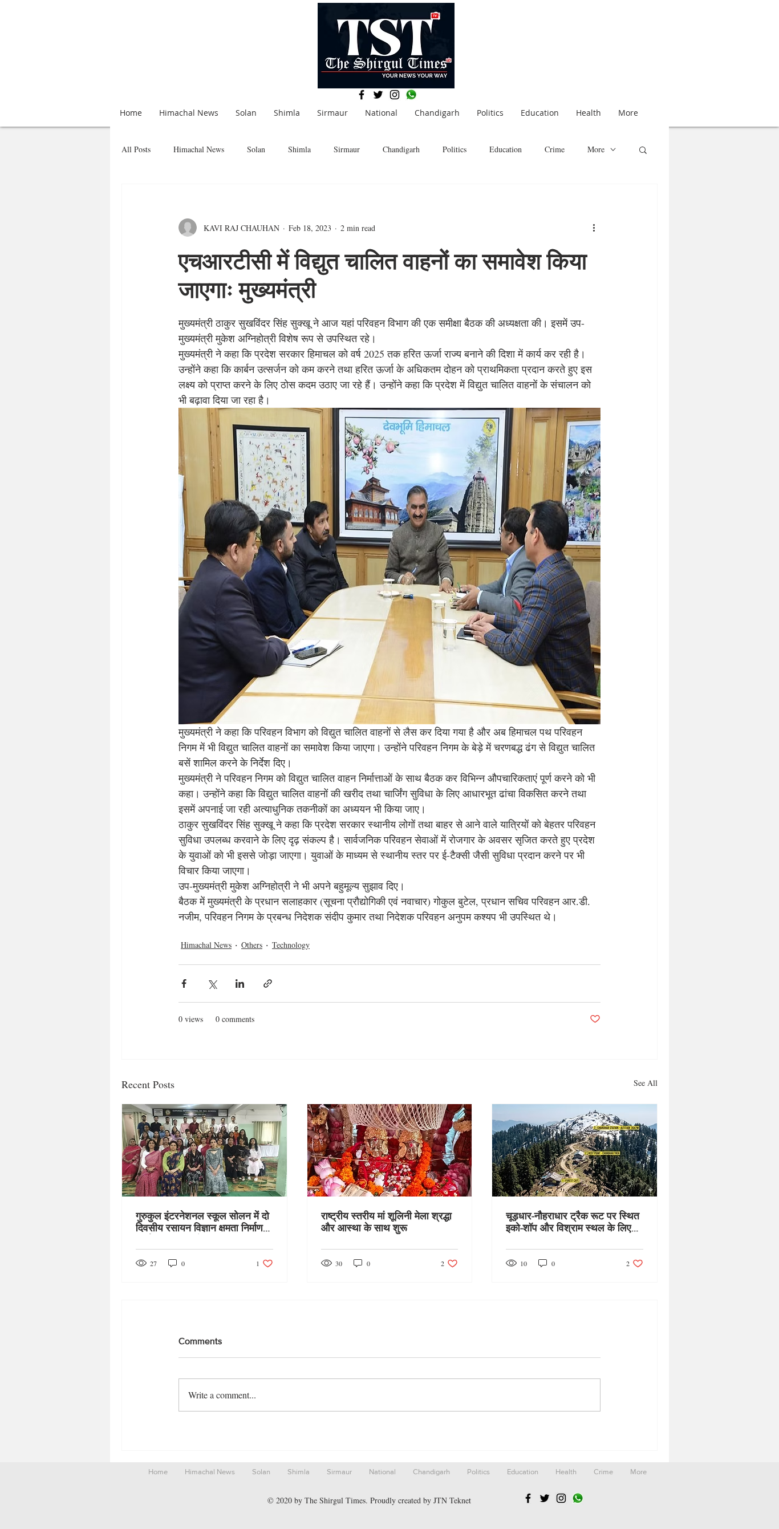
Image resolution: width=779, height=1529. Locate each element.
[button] (643, 149)
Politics (454, 149)
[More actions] (594, 227)
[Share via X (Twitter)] (211, 983)
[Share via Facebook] (183, 983)
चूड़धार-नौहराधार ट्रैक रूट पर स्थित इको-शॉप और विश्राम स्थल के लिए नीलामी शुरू (572, 1222)
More (595, 149)
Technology (291, 944)
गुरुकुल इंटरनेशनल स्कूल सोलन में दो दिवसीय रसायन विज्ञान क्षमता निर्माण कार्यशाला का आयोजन (202, 1222)
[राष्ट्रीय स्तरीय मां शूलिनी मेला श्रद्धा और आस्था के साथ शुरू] (389, 1150)
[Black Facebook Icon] (361, 94)
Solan (256, 149)
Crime (555, 149)
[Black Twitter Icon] (378, 94)
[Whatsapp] (411, 94)
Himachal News (198, 149)
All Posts (136, 149)
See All (646, 1082)
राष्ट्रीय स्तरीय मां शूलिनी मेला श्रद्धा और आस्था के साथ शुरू (386, 1222)
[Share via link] (267, 983)
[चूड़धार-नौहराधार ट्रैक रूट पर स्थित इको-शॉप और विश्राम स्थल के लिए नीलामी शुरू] (574, 1150)
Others (251, 944)
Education (505, 149)
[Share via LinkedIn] (239, 983)
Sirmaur (347, 149)
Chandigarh (401, 149)
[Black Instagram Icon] (394, 94)
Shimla (299, 149)
